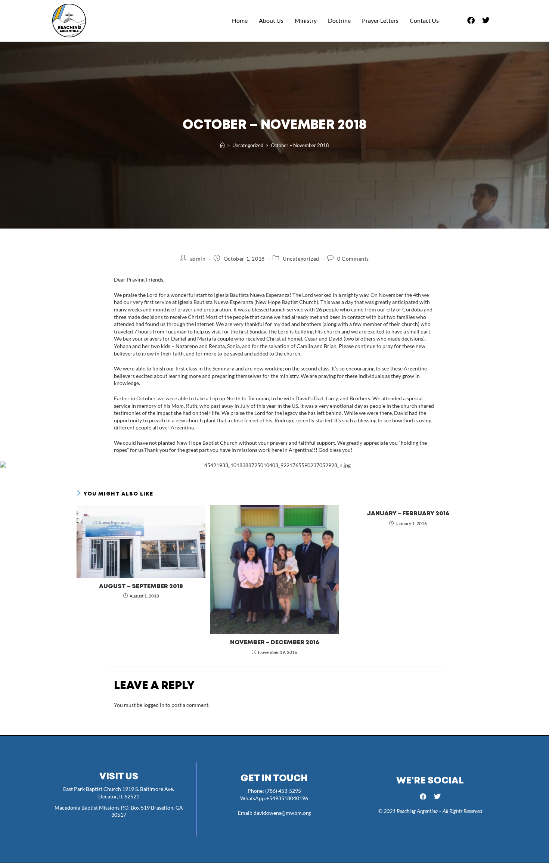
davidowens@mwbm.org (282, 813)
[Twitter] (485, 20)
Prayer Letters (380, 20)
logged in (153, 705)
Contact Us (424, 20)
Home (240, 20)
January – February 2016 (408, 513)
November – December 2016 (274, 642)
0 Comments (353, 258)
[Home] (222, 145)
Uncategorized (301, 258)
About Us (271, 20)
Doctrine (339, 20)
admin (198, 258)
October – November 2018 (300, 145)
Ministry (306, 20)
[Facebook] (470, 20)
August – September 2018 (141, 586)
